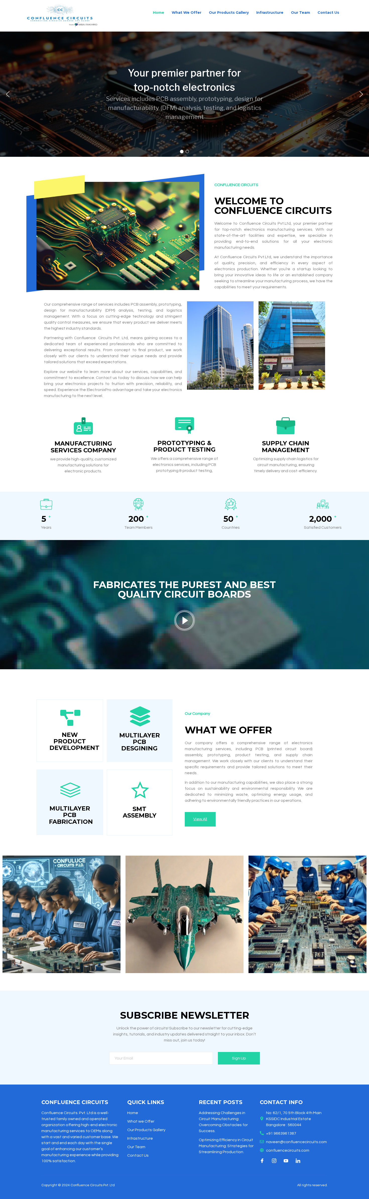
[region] (184, 94)
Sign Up (239, 1058)
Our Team (300, 12)
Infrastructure (269, 12)
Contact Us (328, 12)
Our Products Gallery (229, 12)
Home (158, 12)
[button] (8, 94)
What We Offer (186, 12)
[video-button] (184, 620)
